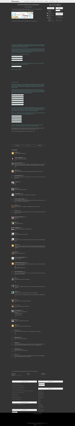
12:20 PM (21, 193)
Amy (15, 285)
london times (40, 396)
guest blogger (28, 145)
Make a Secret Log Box (15, 395)
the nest (39, 408)
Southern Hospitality (49, 11)
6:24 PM (26, 257)
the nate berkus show (41, 407)
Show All (53, 22)
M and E (16, 244)
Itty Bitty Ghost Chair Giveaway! (16, 397)
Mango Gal (16, 170)
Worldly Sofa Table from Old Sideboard (17, 385)
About (57, 1)
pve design (16, 181)
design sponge (40, 391)
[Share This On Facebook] (15, 145)
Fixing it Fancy (32, 9)
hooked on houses (40, 395)
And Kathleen (17, 227)
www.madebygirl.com (18, 314)
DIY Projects (32, 1)
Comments (40, 385)
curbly (39, 401)
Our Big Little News (15, 394)
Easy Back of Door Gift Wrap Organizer (18, 392)
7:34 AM (20, 330)
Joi (15, 299)
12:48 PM (18, 205)
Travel (41, 1)
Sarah (16, 188)
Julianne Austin (17, 337)
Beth (15, 222)
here (21, 404)
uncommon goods (40, 410)
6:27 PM (17, 354)
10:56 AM (19, 152)
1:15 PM (20, 210)
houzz (39, 399)
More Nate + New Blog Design (16, 399)
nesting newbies (40, 405)
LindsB (16, 205)
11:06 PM (17, 299)
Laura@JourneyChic (18, 175)
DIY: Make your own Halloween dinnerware (18, 387)
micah (16, 251)
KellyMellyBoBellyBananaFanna (20, 262)
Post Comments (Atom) (18, 375)
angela (16, 291)
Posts (40, 383)
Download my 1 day (15, 404)
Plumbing (16, 342)
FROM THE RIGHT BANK (19, 271)
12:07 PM (18, 188)
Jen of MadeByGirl (18, 310)
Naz (15, 319)
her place (37, 129)
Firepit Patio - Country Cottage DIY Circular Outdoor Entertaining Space (22, 390)
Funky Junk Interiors (50, 18)
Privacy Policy (46, 423)
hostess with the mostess (41, 397)
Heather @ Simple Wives (19, 157)
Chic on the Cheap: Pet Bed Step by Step (17, 389)
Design (37, 1)
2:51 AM (22, 310)
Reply (15, 154)
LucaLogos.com (39, 424)
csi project (39, 400)
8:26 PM (17, 285)
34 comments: (39, 145)
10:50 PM (18, 291)
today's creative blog (41, 409)
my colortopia (40, 404)
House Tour (26, 1)
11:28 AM (20, 170)
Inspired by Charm (51, 20)
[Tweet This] (17, 145)
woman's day (40, 411)
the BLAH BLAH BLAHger (19, 216)
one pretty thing (40, 406)
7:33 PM (27, 262)
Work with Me (52, 1)
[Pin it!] (18, 145)
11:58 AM (21, 337)
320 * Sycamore (50, 13)
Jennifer (16, 152)
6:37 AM (17, 319)
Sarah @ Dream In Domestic (19, 198)
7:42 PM (24, 271)
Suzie (15, 324)
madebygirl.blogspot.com (18, 315)
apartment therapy (40, 390)
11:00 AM (24, 157)
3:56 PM (17, 238)
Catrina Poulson (17, 193)
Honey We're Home (51, 15)
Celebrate (46, 1)
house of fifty (40, 398)
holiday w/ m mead (40, 394)
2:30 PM (17, 222)
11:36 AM (23, 175)
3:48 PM (20, 227)
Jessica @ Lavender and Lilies (20, 257)
